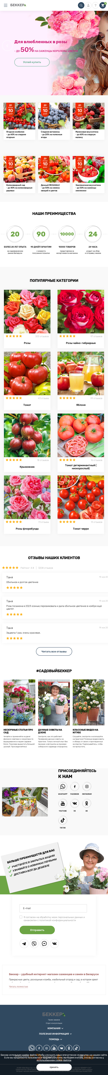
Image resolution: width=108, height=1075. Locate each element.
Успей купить (32, 62)
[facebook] (39, 1048)
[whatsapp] (31, 1048)
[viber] (34, 943)
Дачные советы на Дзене (50, 731)
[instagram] (46, 1048)
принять (54, 1067)
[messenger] (44, 943)
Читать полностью (18, 986)
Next (100, 45)
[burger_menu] (5, 5)
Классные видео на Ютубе (85, 731)
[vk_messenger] (54, 943)
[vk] (61, 1048)
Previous (7, 45)
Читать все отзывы (54, 651)
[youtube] (54, 1048)
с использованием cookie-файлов (70, 1059)
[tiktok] (76, 1048)
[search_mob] (81, 5)
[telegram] (24, 943)
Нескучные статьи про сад (18, 731)
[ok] (69, 1048)
